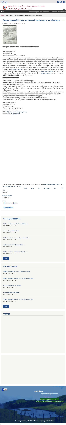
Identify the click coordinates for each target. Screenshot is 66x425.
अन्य (6, 258)
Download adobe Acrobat (51, 184)
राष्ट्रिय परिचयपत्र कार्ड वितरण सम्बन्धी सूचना (36, 12)
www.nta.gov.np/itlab (47, 71)
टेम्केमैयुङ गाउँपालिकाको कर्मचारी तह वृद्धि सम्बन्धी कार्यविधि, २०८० (17, 238)
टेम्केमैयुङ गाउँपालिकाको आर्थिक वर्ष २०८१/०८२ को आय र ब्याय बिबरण (18, 299)
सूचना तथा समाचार (7, 195)
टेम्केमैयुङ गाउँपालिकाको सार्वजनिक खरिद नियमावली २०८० (15, 252)
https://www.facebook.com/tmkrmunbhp (53, 401)
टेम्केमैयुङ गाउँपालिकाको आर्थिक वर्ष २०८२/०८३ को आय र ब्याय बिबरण (18, 278)
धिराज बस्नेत (55, 394)
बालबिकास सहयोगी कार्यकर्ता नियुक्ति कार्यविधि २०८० (14, 245)
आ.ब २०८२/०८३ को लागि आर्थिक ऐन (11, 231)
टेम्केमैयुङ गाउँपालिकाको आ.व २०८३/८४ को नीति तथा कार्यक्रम (16, 271)
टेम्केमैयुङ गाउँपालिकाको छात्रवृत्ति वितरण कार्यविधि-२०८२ (15, 224)
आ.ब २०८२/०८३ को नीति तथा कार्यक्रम (12, 285)
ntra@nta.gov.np (21, 112)
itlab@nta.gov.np (16, 69)
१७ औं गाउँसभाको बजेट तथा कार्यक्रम (11, 292)
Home (2, 15)
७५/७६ (4, 201)
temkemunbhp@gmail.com (51, 399)
